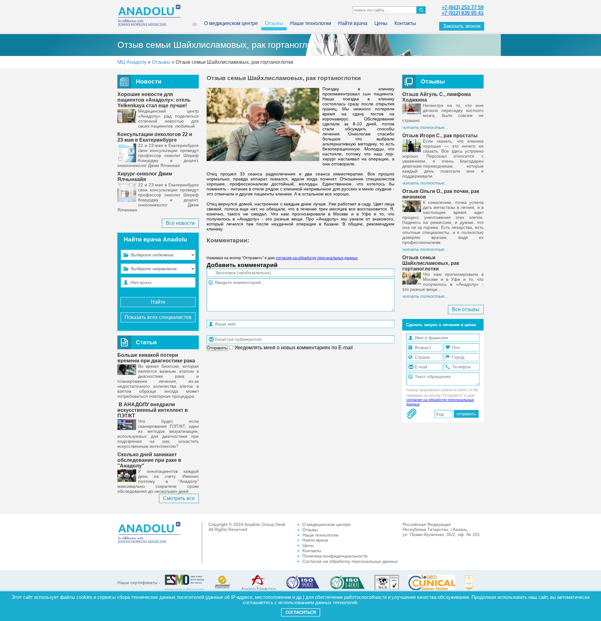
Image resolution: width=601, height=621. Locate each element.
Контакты (405, 23)
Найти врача (352, 23)
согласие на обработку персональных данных (317, 258)
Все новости (180, 223)
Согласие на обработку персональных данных (350, 561)
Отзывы (274, 23)
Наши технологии (310, 23)
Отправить (217, 348)
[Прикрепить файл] (411, 414)
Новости (149, 81)
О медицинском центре (231, 23)
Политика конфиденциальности (334, 555)
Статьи (146, 342)
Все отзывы (466, 309)
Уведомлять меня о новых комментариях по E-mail (293, 347)
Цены (381, 23)
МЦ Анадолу (131, 62)
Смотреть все (179, 498)
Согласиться (300, 612)
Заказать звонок (461, 26)
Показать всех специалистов (158, 317)
